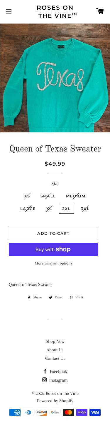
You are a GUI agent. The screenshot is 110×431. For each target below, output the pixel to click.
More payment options (53, 263)
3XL (85, 208)
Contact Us (55, 358)
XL (49, 208)
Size (55, 183)
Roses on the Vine (62, 393)
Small (48, 196)
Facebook (58, 371)
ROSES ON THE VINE (57, 11)
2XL (66, 208)
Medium (75, 196)
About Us (55, 349)
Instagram (58, 380)
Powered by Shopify (55, 400)
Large (28, 208)
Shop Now (55, 341)
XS (27, 196)
